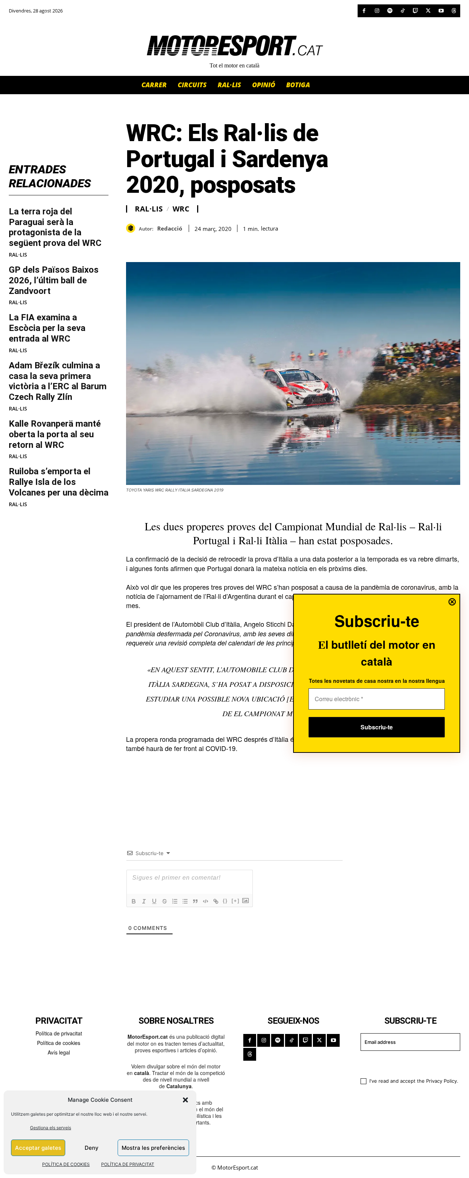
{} (225, 900)
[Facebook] (364, 10)
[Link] (216, 901)
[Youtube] (441, 10)
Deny (92, 1147)
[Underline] (154, 901)
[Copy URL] (200, 243)
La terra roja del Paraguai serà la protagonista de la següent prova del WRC (55, 227)
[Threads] (453, 10)
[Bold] (134, 901)
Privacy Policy (441, 1081)
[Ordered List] (175, 901)
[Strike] (164, 901)
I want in (405, 1063)
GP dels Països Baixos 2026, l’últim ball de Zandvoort (54, 280)
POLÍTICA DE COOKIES (66, 1164)
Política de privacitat (59, 1033)
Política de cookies (58, 1042)
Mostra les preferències (153, 1147)
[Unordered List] (185, 901)
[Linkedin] (184, 243)
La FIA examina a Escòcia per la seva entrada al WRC (47, 328)
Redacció (169, 228)
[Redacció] (132, 228)
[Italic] (144, 901)
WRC (181, 209)
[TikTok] (402, 10)
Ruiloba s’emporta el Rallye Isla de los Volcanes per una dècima (58, 482)
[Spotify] (389, 10)
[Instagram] (376, 10)
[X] (428, 10)
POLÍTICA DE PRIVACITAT (127, 1164)
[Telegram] (217, 243)
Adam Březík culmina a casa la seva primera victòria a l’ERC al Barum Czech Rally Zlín (58, 381)
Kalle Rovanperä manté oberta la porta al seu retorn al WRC (55, 434)
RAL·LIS (18, 254)
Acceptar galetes (38, 1147)
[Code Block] (205, 901)
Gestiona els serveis (50, 1127)
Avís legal (59, 1052)
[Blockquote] (195, 901)
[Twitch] (415, 10)
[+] (236, 900)
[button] (185, 1100)
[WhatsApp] (150, 243)
